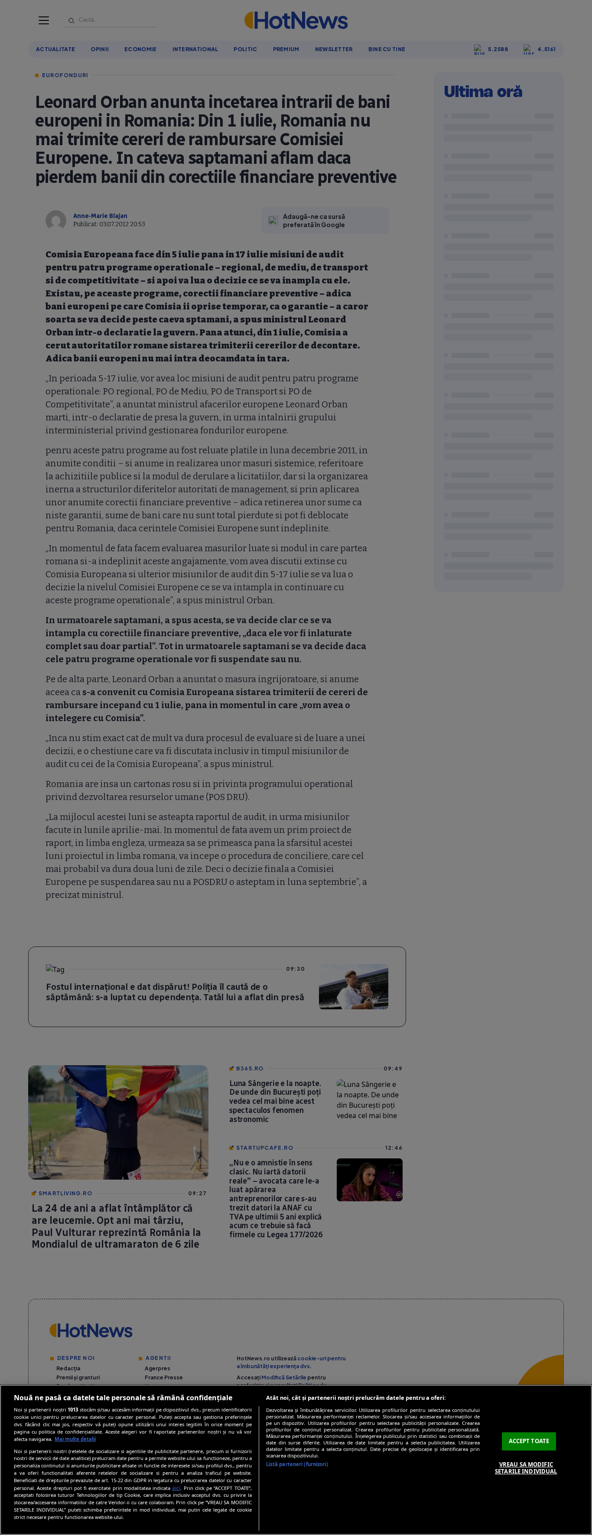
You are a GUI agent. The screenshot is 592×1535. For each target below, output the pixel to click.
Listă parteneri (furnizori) (297, 1464)
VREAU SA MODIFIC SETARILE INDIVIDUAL (526, 1467)
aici (176, 1488)
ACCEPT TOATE (529, 1441)
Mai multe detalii (75, 1439)
